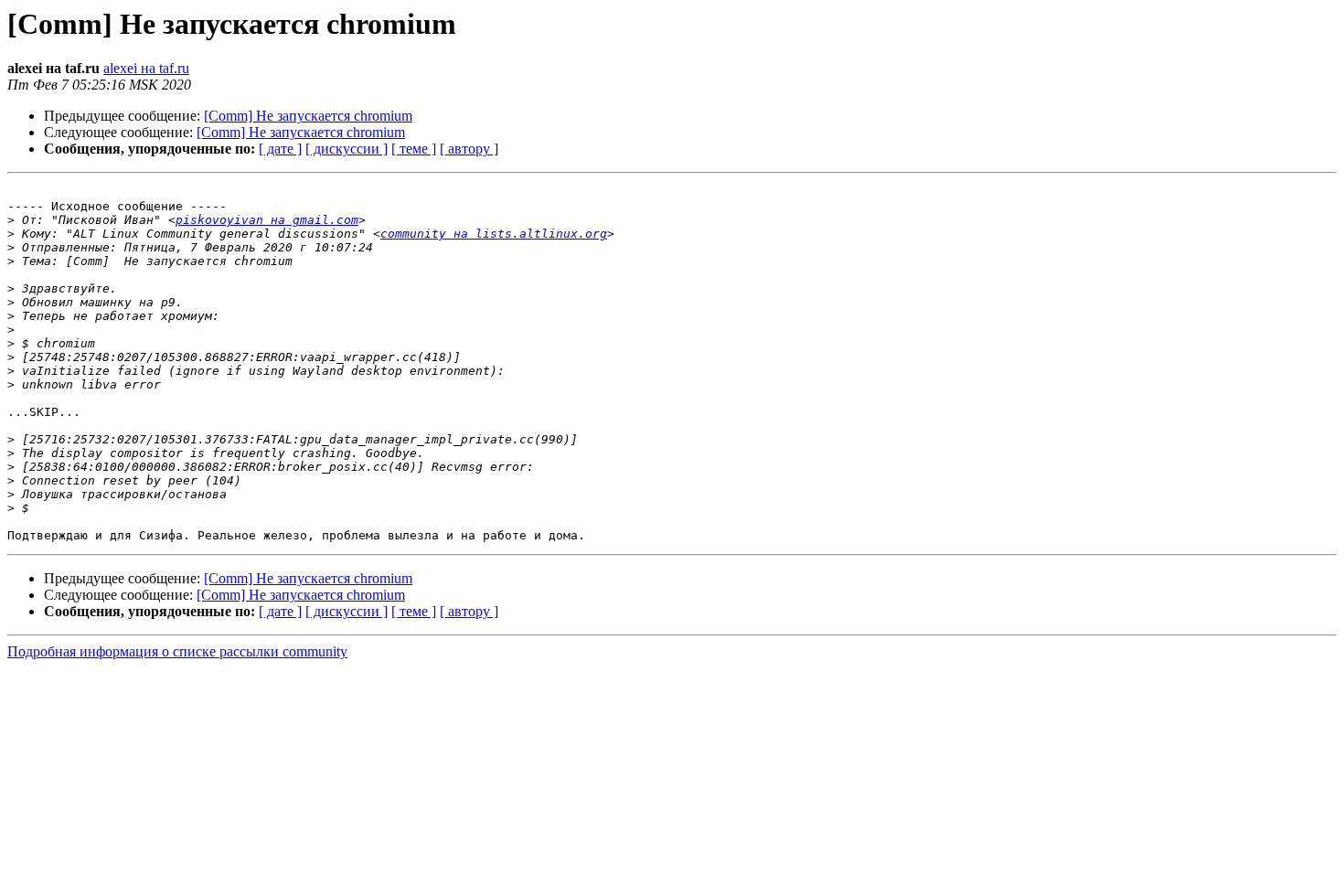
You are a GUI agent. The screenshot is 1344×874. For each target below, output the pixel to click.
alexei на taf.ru (146, 68)
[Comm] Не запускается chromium (308, 115)
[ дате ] (280, 148)
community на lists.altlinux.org (493, 233)
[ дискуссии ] (346, 148)
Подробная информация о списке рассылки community (177, 651)
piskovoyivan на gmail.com (267, 220)
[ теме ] (413, 148)
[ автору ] (469, 148)
